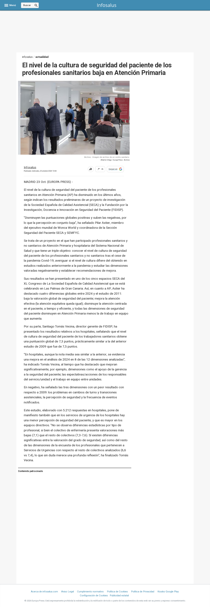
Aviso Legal (67, 591)
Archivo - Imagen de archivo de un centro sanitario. (107, 157)
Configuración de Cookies (94, 595)
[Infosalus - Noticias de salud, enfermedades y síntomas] (106, 5)
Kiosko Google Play (168, 591)
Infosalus (30, 167)
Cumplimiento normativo (90, 591)
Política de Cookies (117, 591)
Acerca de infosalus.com (44, 591)
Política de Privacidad (142, 591)
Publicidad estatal (119, 595)
